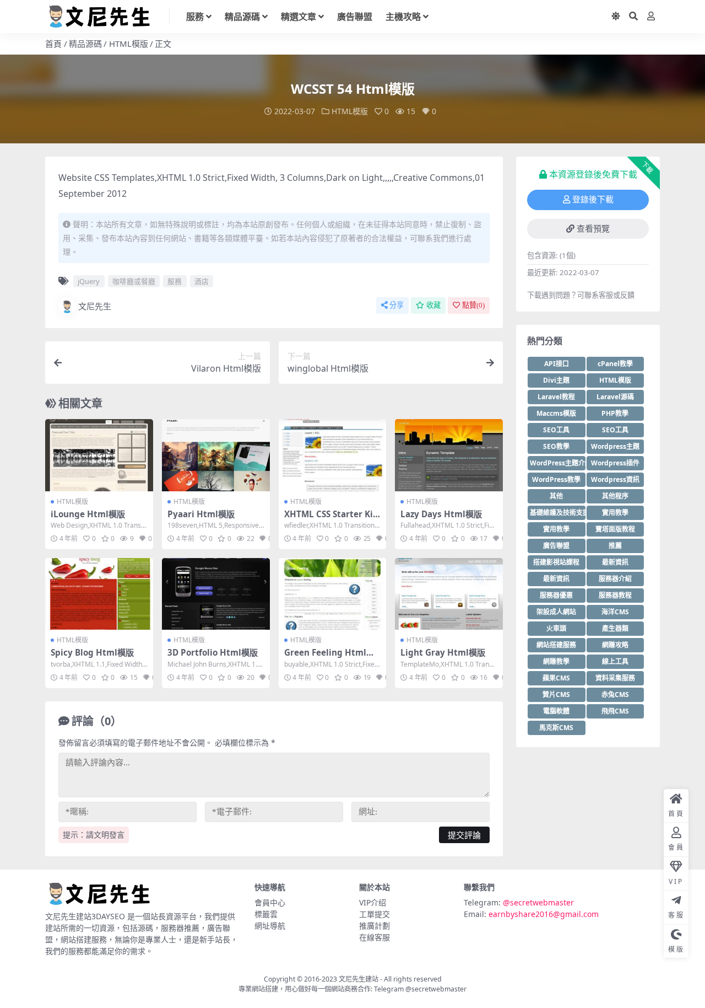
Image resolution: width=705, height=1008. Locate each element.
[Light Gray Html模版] (449, 594)
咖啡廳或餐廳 (133, 281)
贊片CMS (556, 694)
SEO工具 (556, 430)
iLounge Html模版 (88, 513)
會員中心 (269, 902)
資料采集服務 (615, 678)
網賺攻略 (615, 645)
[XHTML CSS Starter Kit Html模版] (333, 455)
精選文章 (298, 16)
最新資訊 (615, 562)
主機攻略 (403, 16)
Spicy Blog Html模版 (92, 652)
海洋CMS (615, 611)
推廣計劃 (374, 925)
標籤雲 (266, 914)
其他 (556, 496)
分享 (396, 305)
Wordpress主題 (615, 446)
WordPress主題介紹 (557, 463)
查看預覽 (593, 228)
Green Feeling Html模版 (329, 657)
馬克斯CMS (556, 727)
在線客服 (374, 937)
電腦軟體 (556, 711)
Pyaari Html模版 (201, 513)
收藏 (433, 305)
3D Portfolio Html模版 (212, 652)
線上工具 (615, 661)
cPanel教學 (615, 363)
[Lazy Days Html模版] (449, 455)
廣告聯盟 (354, 16)
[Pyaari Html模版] (216, 455)
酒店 (201, 281)
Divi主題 (556, 380)
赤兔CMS (615, 694)
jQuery (89, 281)
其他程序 (615, 496)
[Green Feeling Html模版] (333, 594)
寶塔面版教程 (615, 529)
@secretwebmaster (538, 902)
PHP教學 (614, 413)
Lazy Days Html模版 (441, 513)
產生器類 (615, 628)
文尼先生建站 (358, 979)
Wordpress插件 (615, 463)
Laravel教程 (556, 396)
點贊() (473, 305)
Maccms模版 (556, 413)
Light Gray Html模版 (442, 652)
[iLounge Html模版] (99, 455)
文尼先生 (94, 306)
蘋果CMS (556, 678)
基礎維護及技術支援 (557, 512)
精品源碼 (242, 16)
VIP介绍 (372, 902)
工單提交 (374, 914)
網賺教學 (556, 661)
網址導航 (269, 925)
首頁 (53, 43)
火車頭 (556, 628)
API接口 (556, 363)
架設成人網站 (556, 611)
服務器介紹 (615, 578)
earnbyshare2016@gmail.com (544, 914)
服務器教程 (615, 595)
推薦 (615, 545)
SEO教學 (556, 446)
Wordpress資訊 (615, 479)
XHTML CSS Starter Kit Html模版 (330, 518)
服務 (195, 16)
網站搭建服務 (556, 645)
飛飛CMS (615, 711)
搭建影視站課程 (556, 562)
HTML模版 (128, 43)
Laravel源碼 (615, 396)
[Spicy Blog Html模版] (99, 594)
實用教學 (615, 512)
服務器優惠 (556, 595)
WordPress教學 (556, 479)
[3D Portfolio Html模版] (216, 594)
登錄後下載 (593, 199)
